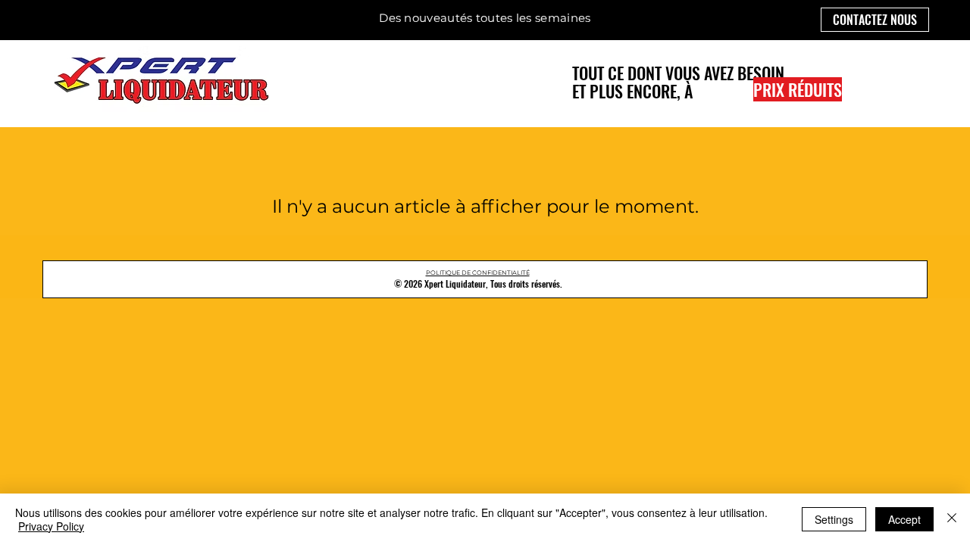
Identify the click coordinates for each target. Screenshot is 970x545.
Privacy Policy (51, 526)
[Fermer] (952, 519)
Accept (904, 519)
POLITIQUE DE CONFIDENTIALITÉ (478, 272)
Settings (834, 519)
